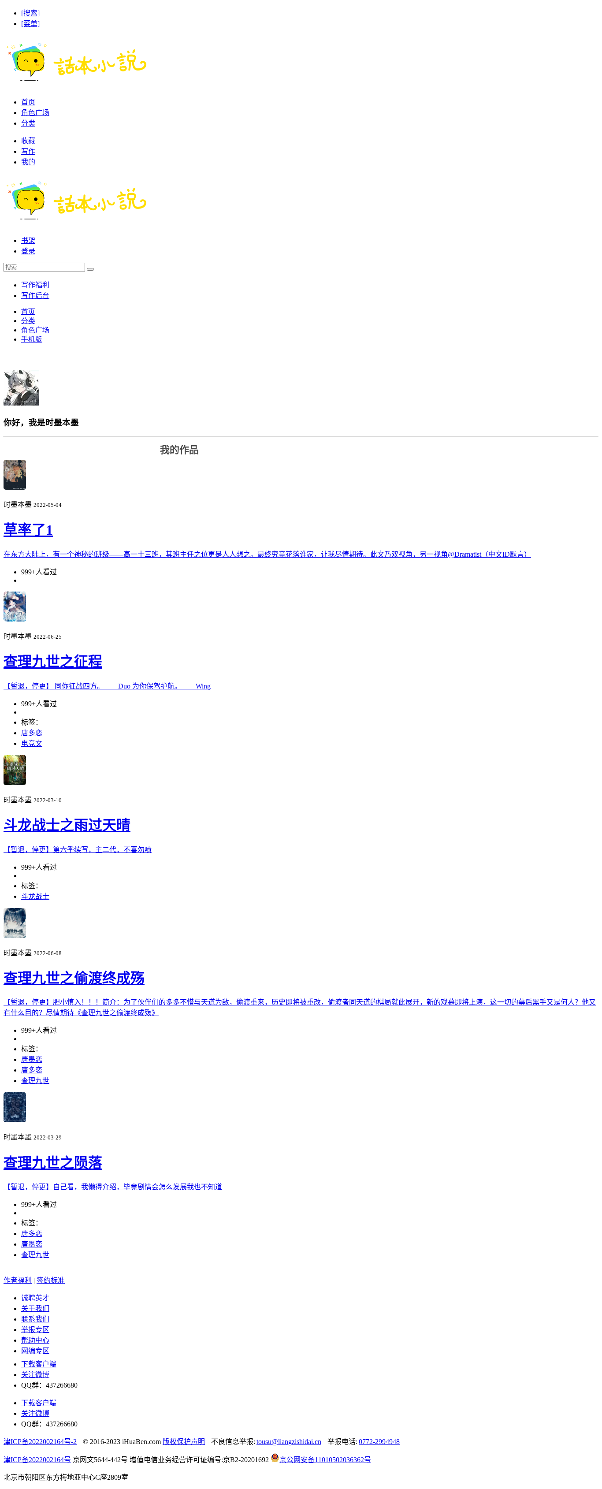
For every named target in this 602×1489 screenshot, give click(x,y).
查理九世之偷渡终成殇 (74, 978)
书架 (28, 240)
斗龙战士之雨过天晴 (67, 825)
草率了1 (28, 530)
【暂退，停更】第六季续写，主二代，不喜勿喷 (78, 849)
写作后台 (35, 295)
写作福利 (35, 285)
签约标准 (51, 1280)
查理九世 (35, 1080)
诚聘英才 (35, 1298)
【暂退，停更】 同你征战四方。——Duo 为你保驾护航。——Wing (107, 686)
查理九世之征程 (53, 662)
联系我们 (35, 1319)
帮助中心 (35, 1340)
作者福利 (18, 1280)
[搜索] (30, 13)
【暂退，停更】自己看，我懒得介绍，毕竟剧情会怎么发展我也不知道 (113, 1187)
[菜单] (30, 23)
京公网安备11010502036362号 (325, 1459)
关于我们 (35, 1308)
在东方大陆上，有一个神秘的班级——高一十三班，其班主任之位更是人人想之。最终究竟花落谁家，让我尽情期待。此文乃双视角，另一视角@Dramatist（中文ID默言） (267, 554)
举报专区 (35, 1329)
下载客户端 (38, 1364)
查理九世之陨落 (53, 1163)
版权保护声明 (184, 1441)
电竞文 (31, 743)
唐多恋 (31, 733)
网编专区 (35, 1351)
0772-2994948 (379, 1441)
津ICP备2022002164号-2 (40, 1441)
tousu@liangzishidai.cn (288, 1441)
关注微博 (35, 1374)
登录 (28, 251)
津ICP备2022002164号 (37, 1459)
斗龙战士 (35, 896)
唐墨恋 (31, 1059)
